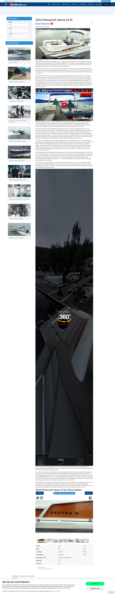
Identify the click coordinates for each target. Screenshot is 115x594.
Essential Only (95, 588)
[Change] (9, 1)
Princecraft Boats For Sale (45, 568)
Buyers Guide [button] (65, 4)
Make (10, 22)
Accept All (95, 583)
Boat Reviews (83, 4)
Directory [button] (90, 4)
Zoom (57, 493)
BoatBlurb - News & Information (23, 576)
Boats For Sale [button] (55, 4)
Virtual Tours (74, 4)
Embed (91, 25)
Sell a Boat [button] (98, 4)
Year (10, 28)
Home (48, 4)
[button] (111, 592)
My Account (106, 1)
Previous (40, 493)
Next (88, 493)
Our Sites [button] (106, 4)
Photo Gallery (38, 60)
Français (96, 1)
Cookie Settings (56, 591)
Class (10, 33)
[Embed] (91, 23)
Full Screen (71, 493)
